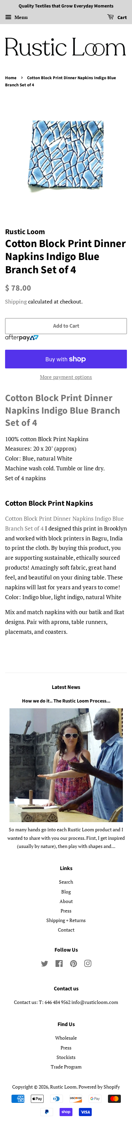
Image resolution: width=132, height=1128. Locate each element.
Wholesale (66, 1038)
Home (11, 78)
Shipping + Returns (66, 920)
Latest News (66, 687)
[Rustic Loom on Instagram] (87, 964)
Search (66, 882)
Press (66, 910)
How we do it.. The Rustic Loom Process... (66, 701)
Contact (66, 929)
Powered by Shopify (99, 1086)
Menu (20, 17)
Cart (121, 17)
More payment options (66, 377)
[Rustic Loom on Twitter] (44, 964)
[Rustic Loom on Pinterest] (73, 964)
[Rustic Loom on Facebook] (59, 964)
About (66, 901)
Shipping (16, 301)
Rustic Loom (63, 1086)
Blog (66, 891)
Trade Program (66, 1066)
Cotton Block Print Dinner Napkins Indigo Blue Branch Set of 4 (62, 410)
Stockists (66, 1057)
